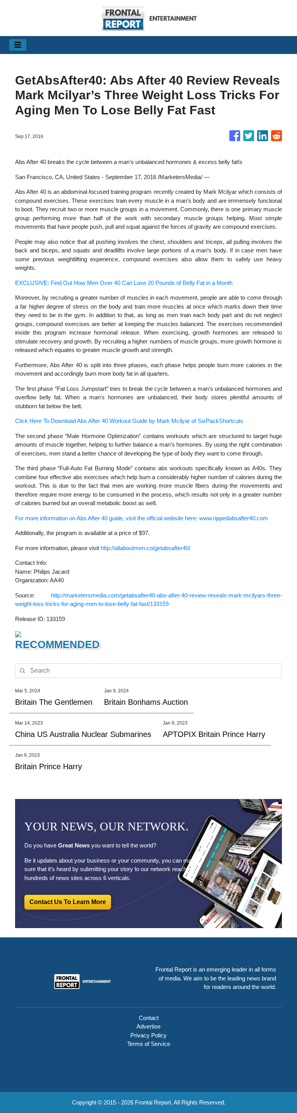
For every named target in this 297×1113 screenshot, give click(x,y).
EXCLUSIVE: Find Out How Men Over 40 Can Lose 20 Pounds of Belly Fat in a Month (123, 283)
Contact (149, 1018)
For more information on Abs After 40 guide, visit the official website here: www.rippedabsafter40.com (141, 518)
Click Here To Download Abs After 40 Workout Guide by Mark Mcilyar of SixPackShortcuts (129, 421)
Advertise (148, 1026)
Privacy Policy (148, 1035)
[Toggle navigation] (17, 45)
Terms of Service (148, 1044)
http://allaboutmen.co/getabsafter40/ (145, 548)
